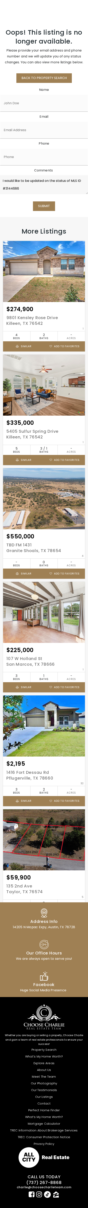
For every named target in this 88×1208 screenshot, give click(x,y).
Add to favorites (66, 346)
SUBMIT (44, 206)
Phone (44, 143)
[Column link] (44, 918)
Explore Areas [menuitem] (44, 1063)
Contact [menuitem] (44, 1103)
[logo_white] (18, 9)
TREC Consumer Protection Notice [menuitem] (44, 1137)
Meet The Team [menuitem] (44, 1076)
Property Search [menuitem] (44, 1050)
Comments (43, 170)
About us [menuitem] (44, 1070)
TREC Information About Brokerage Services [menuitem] (44, 1130)
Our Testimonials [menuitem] (44, 1090)
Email (43, 116)
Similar (26, 346)
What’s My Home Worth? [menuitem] (44, 1056)
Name (44, 89)
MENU (75, 9)
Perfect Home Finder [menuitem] (44, 1110)
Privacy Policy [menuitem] (44, 1144)
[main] (44, 479)
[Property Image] (44, 271)
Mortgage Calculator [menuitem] (44, 1123)
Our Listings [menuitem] (44, 1097)
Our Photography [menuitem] (44, 1083)
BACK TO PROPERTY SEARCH (44, 78)
